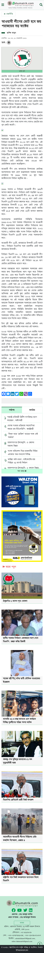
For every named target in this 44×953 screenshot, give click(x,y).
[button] (2, 5)
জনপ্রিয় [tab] (32, 410)
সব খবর (21, 471)
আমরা (22, 922)
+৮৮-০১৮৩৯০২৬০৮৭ (33, 935)
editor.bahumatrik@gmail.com (22, 941)
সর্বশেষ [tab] (12, 410)
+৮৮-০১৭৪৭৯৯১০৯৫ (15, 935)
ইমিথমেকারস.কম (22, 950)
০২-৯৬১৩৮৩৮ (26, 932)
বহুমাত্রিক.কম (14, 947)
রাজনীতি (9, 13)
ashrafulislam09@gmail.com (25, 938)
